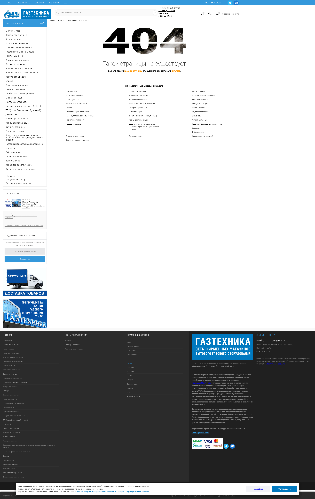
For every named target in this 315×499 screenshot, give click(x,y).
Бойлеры (69, 108)
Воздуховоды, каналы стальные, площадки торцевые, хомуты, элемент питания (144, 126)
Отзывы (130, 388)
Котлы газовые (198, 91)
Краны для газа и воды (138, 120)
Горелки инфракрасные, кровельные (207, 124)
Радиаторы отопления (75, 120)
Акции (10, 3)
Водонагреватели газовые (76, 104)
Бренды (130, 380)
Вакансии (130, 367)
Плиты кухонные (72, 100)
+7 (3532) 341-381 (10, 496)
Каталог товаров (14, 23)
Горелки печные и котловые (203, 96)
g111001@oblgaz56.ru (274, 340)
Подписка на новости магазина (20, 235)
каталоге (176, 71)
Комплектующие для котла (139, 96)
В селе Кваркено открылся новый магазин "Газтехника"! (24, 226)
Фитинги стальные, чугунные (77, 140)
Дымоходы (196, 116)
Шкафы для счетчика (137, 91)
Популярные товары (16, 179)
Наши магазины (24, 3)
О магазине (39, 3)
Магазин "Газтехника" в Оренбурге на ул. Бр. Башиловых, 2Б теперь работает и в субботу (33, 205)
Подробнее (258, 489)
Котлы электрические (74, 96)
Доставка (130, 371)
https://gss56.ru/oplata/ (202, 383)
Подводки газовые (73, 124)
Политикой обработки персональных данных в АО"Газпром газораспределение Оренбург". (113, 491)
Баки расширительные (138, 108)
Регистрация (216, 2)
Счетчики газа (71, 91)
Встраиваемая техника (138, 100)
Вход (207, 2)
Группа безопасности (200, 112)
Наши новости (54, 3)
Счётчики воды (198, 132)
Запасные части (135, 136)
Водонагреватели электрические (142, 104)
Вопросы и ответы (133, 396)
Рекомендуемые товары (18, 183)
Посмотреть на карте (200, 432)
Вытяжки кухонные (200, 100)
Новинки (10, 176)
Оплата (129, 376)
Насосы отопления (199, 108)
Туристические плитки (75, 136)
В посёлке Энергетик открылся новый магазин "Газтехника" (21, 217)
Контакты (130, 359)
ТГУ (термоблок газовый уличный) (143, 116)
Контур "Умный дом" (200, 104)
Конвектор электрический (202, 136)
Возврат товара (132, 384)
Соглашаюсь (284, 489)
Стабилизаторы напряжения (77, 112)
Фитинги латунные (199, 120)
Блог (128, 392)
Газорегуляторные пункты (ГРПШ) (80, 116)
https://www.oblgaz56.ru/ (275, 364)
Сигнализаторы (135, 112)
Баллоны (196, 128)
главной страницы (133, 71)
